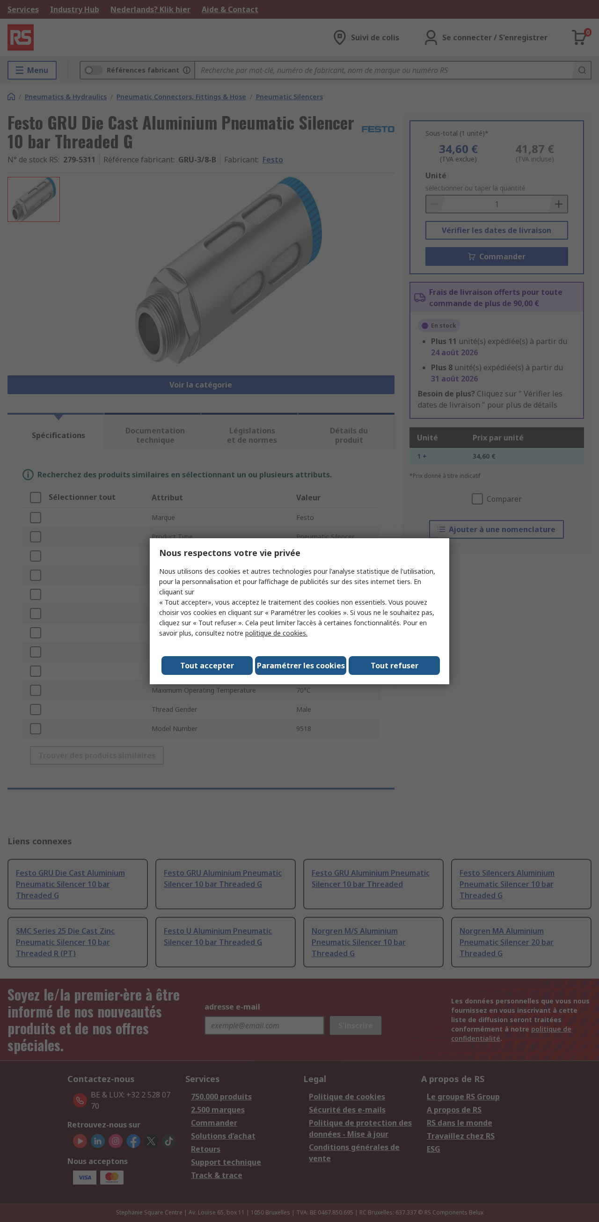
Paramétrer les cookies (301, 665)
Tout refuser (394, 665)
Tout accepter (207, 665)
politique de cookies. (276, 633)
